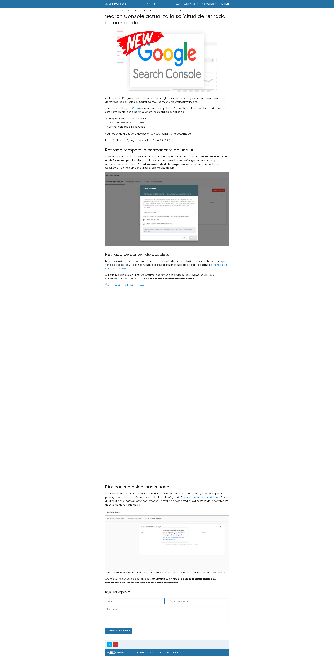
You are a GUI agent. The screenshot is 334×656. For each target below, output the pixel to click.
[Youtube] (153, 3)
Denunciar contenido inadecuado (201, 497)
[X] (147, 3)
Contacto (176, 652)
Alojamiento (208, 3)
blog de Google (131, 108)
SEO (178, 3)
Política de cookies (160, 652)
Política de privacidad (139, 652)
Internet (225, 3)
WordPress (189, 3)
